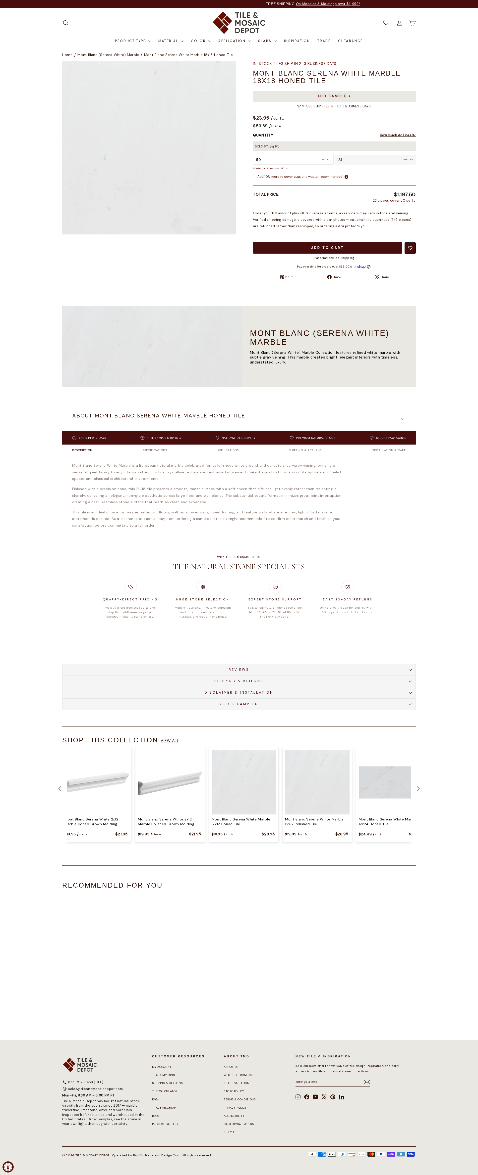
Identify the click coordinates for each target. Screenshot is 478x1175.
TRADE (324, 41)
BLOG (156, 1116)
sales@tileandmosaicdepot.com (95, 1088)
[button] (239, 419)
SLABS (265, 41)
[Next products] (418, 788)
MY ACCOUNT (162, 1067)
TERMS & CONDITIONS (240, 1099)
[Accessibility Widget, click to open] (8, 1167)
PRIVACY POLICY (235, 1107)
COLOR (199, 41)
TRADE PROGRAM (164, 1107)
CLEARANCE (350, 41)
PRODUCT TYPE (131, 41)
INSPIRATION (297, 41)
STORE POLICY (234, 1091)
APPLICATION (232, 41)
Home (67, 54)
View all (170, 740)
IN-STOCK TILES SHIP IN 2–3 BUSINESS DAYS (294, 64)
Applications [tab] (228, 450)
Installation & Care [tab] (389, 450)
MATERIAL (169, 41)
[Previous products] (59, 788)
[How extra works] (346, 177)
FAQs (155, 1099)
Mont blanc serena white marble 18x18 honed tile (188, 54)
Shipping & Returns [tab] (305, 450)
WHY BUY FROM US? (238, 1075)
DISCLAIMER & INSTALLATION (239, 692)
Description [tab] (82, 450)
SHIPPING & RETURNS (239, 681)
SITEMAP (230, 1132)
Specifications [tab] (155, 450)
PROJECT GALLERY (165, 1124)
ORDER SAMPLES (239, 704)
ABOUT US (231, 1067)
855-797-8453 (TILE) (85, 1082)
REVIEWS (239, 670)
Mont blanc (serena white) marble (108, 54)
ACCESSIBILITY (234, 1116)
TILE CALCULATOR (165, 1091)
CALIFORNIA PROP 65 (239, 1124)
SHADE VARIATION (236, 1083)
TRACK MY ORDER (165, 1075)
